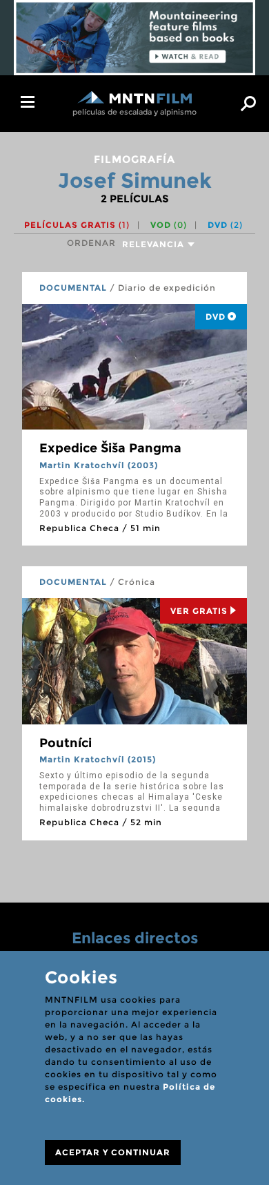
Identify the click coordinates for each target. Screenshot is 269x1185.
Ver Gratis (199, 611)
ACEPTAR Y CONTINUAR (112, 1152)
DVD (225, 225)
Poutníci (65, 743)
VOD (168, 225)
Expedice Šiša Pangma (110, 448)
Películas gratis (77, 225)
